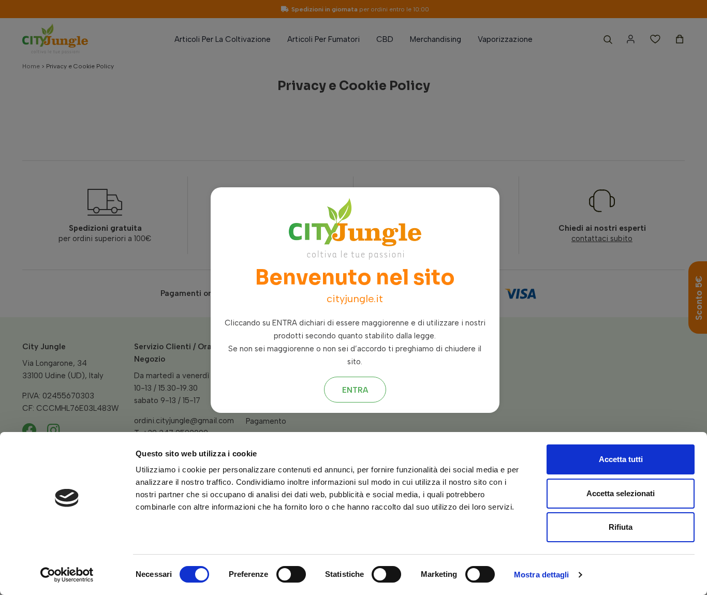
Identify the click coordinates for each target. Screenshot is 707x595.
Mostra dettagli (541, 574)
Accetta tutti (621, 459)
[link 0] (67, 575)
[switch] (291, 574)
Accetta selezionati (620, 493)
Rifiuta (620, 527)
